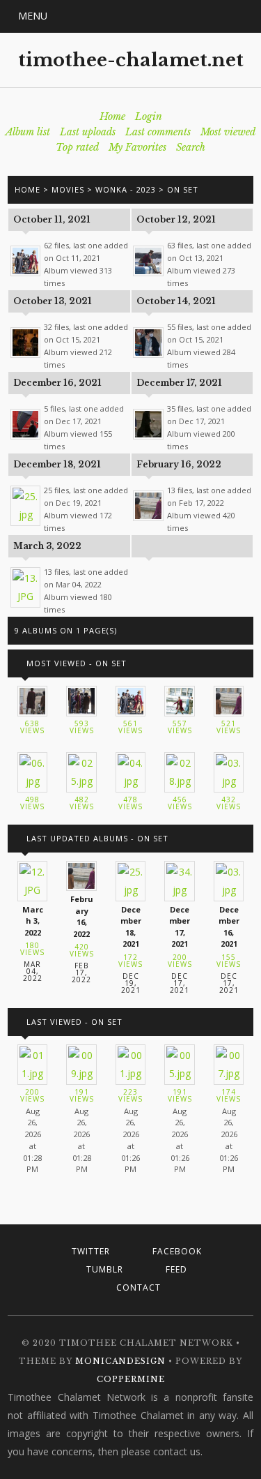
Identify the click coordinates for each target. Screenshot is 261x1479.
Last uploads (88, 132)
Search (190, 147)
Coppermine (131, 1379)
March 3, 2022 (47, 546)
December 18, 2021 (57, 464)
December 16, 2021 (57, 382)
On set (182, 189)
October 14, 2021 (176, 301)
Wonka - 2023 (125, 189)
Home (112, 116)
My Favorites (137, 147)
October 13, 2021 (52, 301)
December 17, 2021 (179, 382)
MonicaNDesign (120, 1361)
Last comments (158, 132)
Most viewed (227, 132)
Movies (68, 189)
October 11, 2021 (51, 219)
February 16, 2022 (178, 464)
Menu (32, 15)
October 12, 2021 (176, 219)
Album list (28, 132)
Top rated (77, 147)
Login (148, 116)
